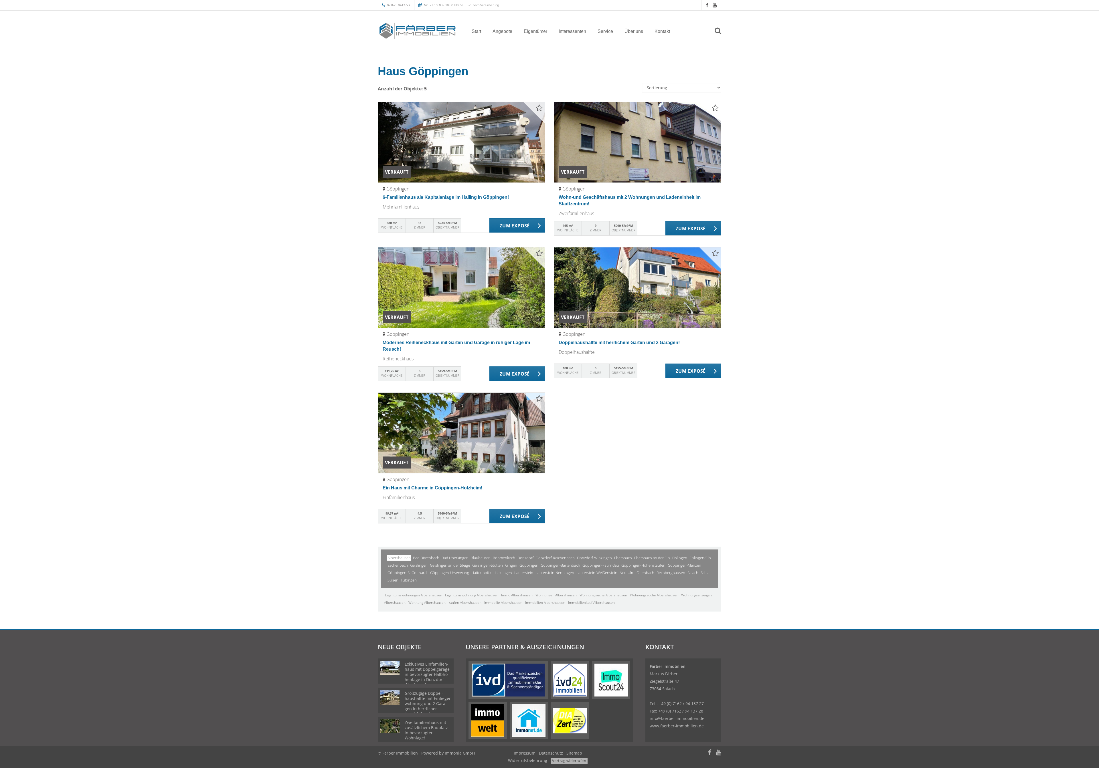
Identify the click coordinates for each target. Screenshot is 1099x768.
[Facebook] (707, 5)
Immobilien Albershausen (545, 602)
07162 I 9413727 (398, 5)
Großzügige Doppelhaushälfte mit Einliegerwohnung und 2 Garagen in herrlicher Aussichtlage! (428, 703)
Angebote (502, 31)
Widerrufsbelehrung (527, 760)
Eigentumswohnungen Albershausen (413, 595)
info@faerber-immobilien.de (677, 718)
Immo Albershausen (517, 595)
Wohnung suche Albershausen (603, 595)
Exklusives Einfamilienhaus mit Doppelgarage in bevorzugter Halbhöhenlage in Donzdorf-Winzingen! (427, 674)
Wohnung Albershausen (427, 602)
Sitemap (574, 753)
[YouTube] (715, 5)
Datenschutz (551, 753)
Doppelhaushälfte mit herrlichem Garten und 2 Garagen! (619, 342)
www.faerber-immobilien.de (677, 726)
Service (605, 31)
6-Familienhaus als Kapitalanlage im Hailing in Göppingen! (446, 197)
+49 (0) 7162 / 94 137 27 (681, 703)
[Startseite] (417, 31)
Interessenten (572, 31)
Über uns (633, 31)
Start (476, 31)
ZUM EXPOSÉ (515, 226)
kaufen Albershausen (464, 602)
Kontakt (662, 31)
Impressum (524, 753)
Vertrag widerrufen (569, 760)
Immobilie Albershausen (503, 602)
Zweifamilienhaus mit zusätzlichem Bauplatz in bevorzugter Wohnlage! (426, 730)
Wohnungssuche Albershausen (654, 595)
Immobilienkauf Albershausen (591, 602)
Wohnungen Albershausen (556, 595)
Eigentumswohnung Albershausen (471, 595)
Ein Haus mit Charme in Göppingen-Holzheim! (432, 487)
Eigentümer (535, 31)
